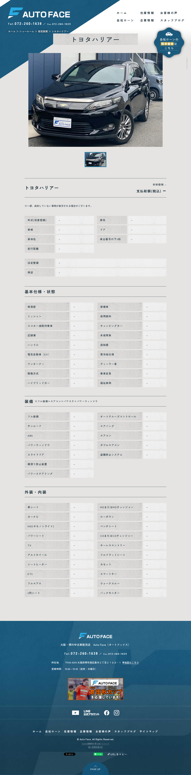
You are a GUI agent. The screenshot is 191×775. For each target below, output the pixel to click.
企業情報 (147, 20)
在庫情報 (147, 13)
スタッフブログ (172, 20)
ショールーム (26, 31)
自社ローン (125, 20)
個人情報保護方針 (95, 747)
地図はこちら (131, 662)
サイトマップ (149, 731)
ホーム (122, 13)
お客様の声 (169, 13)
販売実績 (43, 31)
